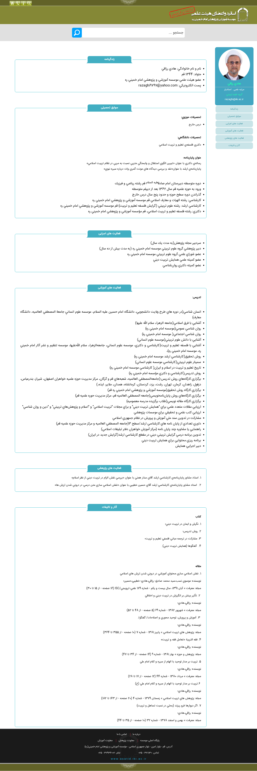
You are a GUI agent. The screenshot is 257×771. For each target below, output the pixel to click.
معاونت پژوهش (126, 741)
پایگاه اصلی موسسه (149, 741)
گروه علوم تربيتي (234, 94)
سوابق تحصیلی (234, 116)
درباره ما (136, 734)
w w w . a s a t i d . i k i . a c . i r (128, 759)
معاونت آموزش (105, 741)
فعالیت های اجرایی (234, 124)
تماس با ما (122, 734)
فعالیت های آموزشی (234, 131)
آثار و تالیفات (234, 145)
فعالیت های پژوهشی (234, 138)
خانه (12, 3)
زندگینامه (234, 109)
